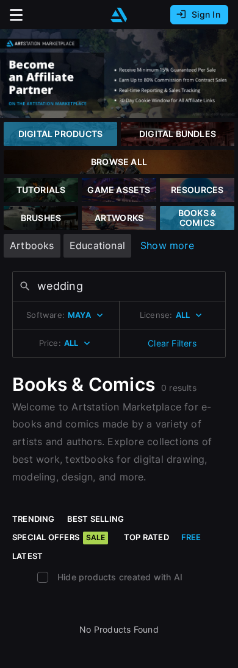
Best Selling (95, 519)
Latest (27, 556)
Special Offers (58, 537)
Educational (97, 245)
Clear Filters (172, 343)
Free (191, 537)
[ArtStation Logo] (119, 15)
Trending (33, 519)
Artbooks (32, 245)
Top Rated (146, 537)
